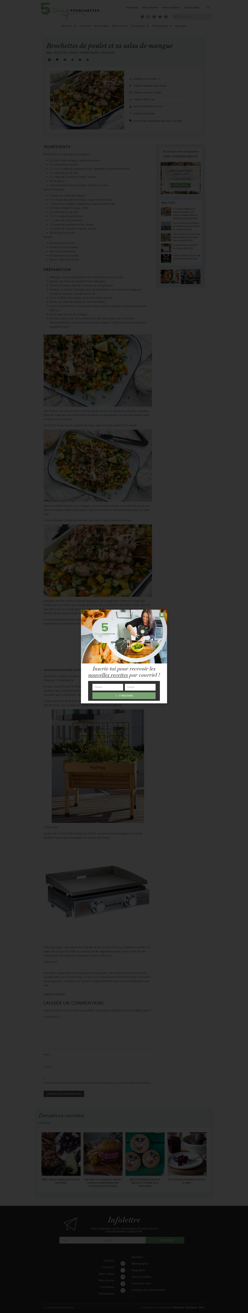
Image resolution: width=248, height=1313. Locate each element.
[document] (124, 656)
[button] (162, 615)
